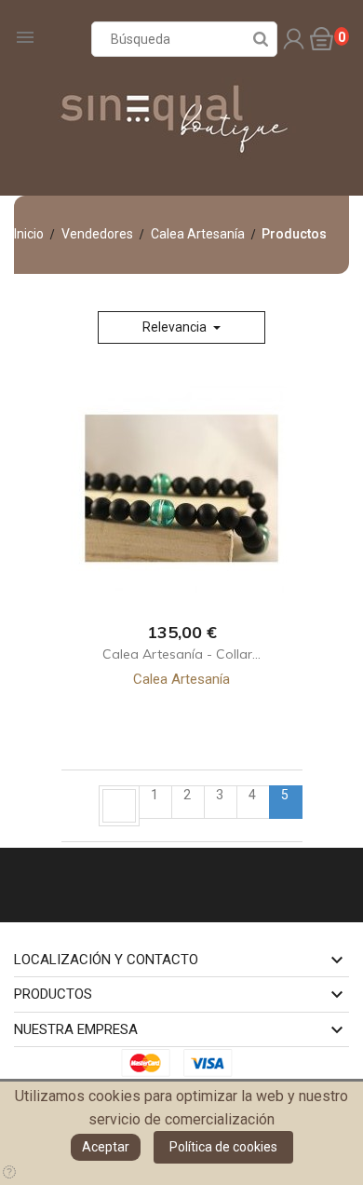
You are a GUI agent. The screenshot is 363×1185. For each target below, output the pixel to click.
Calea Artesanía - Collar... (181, 654)
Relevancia (175, 327)
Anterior (119, 806)
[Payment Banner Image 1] (151, 1061)
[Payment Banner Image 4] (213, 1061)
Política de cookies (223, 1146)
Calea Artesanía (181, 679)
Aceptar (105, 1146)
